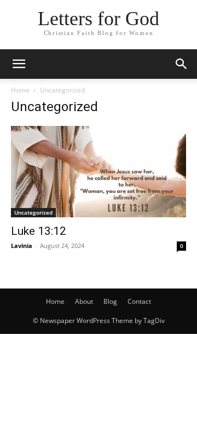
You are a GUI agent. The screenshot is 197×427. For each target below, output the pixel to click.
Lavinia (21, 245)
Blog (110, 301)
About (84, 301)
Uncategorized (33, 212)
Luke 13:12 (38, 231)
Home (20, 90)
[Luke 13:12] (98, 171)
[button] (18, 64)
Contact (139, 301)
